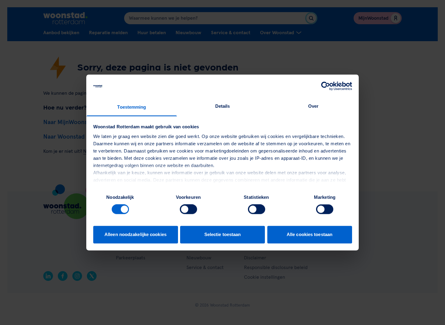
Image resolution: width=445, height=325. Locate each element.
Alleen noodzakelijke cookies (135, 234)
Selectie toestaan (222, 234)
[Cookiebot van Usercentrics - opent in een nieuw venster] (325, 86)
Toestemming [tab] (131, 107)
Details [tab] (222, 106)
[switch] (188, 209)
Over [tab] (313, 106)
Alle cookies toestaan (309, 234)
